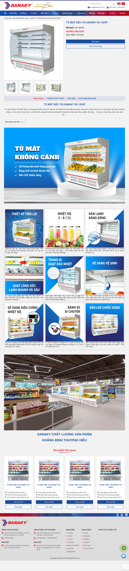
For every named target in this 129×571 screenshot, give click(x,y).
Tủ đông (23, 13)
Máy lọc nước (67, 13)
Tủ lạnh (55, 13)
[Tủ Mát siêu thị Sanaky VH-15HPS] (80, 470)
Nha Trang (87, 545)
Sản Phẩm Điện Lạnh (20, 18)
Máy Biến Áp (71, 552)
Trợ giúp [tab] (71, 99)
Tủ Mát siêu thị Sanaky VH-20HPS (49, 486)
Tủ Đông (70, 533)
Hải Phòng (87, 536)
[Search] (114, 4)
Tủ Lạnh (70, 539)
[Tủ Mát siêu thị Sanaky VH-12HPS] (110, 470)
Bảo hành (101, 13)
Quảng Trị (87, 542)
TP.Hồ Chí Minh (88, 548)
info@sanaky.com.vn (97, 7)
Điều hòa (44, 13)
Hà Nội (86, 533)
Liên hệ (122, 13)
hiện (22, 122)
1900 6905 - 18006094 (117, 7)
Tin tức (112, 13)
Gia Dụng (71, 542)
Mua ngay (95, 41)
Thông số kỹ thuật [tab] (55, 99)
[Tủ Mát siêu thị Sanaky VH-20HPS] (49, 470)
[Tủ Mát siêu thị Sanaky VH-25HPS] (18, 470)
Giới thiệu (13, 13)
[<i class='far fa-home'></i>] (5, 13)
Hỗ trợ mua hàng (95, 46)
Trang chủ (7, 18)
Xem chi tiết (18, 502)
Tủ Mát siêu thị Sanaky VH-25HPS (18, 486)
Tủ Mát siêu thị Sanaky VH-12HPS (110, 486)
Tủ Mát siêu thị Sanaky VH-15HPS (80, 486)
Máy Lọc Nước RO (73, 545)
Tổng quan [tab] (38, 99)
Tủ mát (33, 13)
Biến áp (92, 13)
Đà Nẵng (86, 539)
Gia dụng (81, 13)
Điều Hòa (70, 548)
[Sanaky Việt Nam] (18, 5)
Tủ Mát (32, 18)
